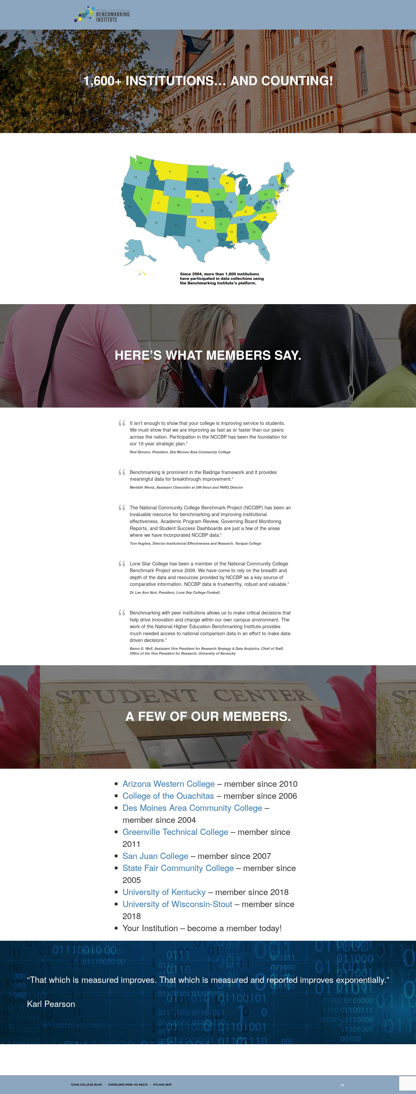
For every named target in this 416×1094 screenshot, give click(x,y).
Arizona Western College (169, 783)
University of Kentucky (164, 891)
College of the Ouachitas (168, 795)
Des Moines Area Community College (192, 807)
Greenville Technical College (175, 831)
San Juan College (155, 855)
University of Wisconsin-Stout (177, 903)
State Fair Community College (178, 867)
